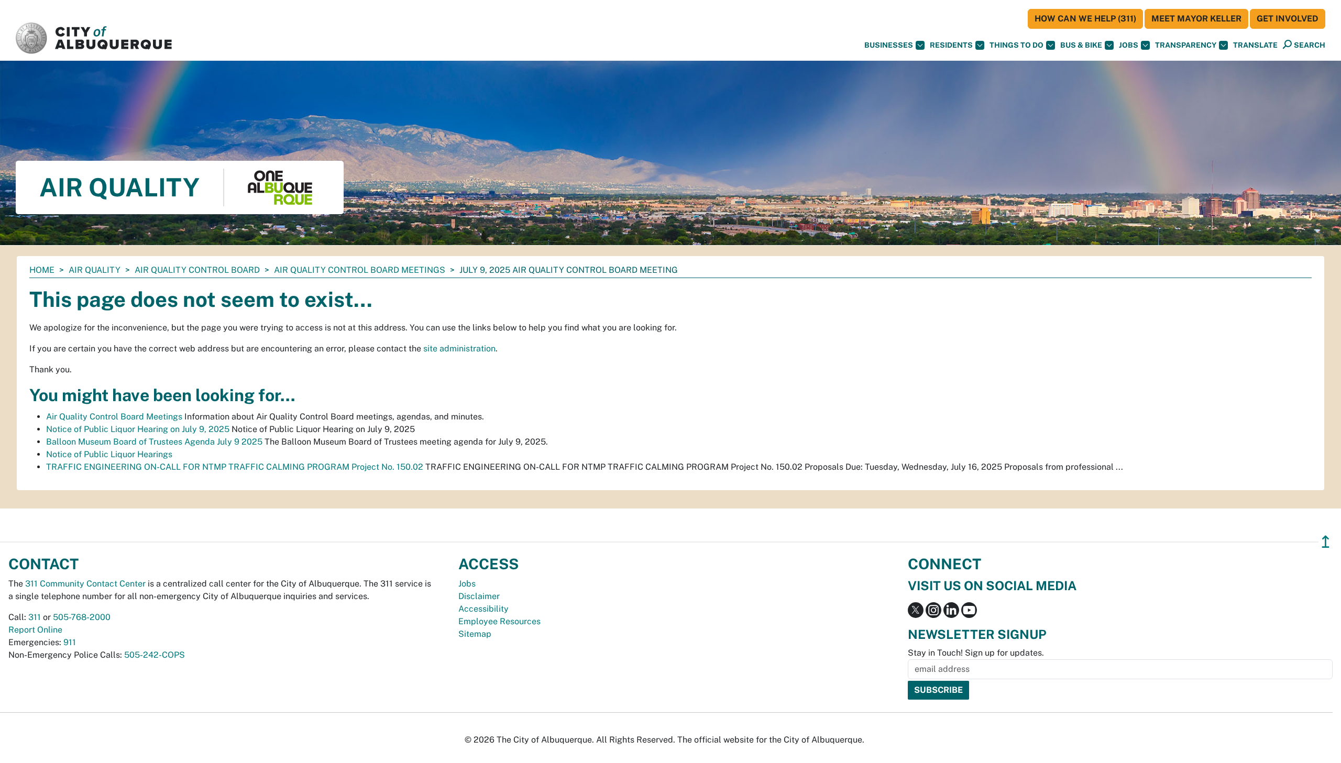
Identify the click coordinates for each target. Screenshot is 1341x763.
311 (34, 617)
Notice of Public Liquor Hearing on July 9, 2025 (137, 429)
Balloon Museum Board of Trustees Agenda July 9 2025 (154, 442)
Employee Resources (499, 621)
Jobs (1128, 45)
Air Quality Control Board (197, 270)
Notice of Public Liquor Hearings (109, 454)
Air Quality (94, 270)
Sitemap (474, 634)
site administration (459, 348)
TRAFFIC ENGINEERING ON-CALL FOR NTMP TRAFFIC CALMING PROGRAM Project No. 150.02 (234, 467)
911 (69, 642)
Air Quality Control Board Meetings (359, 270)
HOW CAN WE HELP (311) (1085, 19)
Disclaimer (479, 596)
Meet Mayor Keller (1196, 19)
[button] (1255, 45)
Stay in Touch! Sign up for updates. (976, 653)
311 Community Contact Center (85, 584)
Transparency (1185, 45)
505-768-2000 (82, 617)
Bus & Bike (1081, 45)
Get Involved (1287, 19)
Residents (951, 45)
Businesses (888, 45)
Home (41, 270)
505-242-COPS (154, 655)
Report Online (35, 630)
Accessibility (483, 609)
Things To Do (1016, 45)
